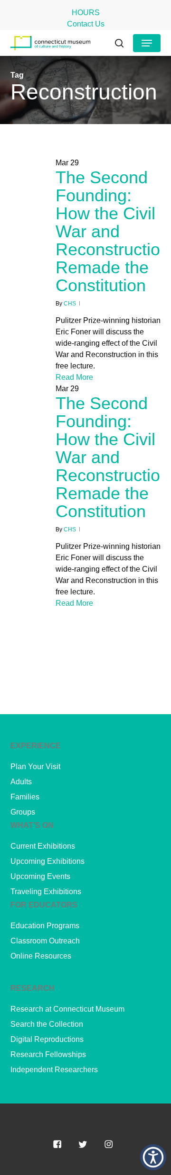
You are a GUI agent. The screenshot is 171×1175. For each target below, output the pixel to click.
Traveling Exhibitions (45, 892)
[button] (147, 43)
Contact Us (85, 24)
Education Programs (44, 926)
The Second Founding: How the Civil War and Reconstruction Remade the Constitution (113, 231)
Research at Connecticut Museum (67, 1009)
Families (24, 797)
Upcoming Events (40, 876)
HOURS (86, 13)
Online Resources (40, 956)
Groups (22, 812)
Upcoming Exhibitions (47, 861)
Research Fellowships (48, 1054)
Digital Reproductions (47, 1039)
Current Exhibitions (42, 846)
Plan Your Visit (35, 766)
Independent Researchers (54, 1070)
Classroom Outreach (45, 941)
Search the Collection (46, 1024)
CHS (70, 303)
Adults (21, 782)
